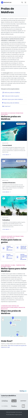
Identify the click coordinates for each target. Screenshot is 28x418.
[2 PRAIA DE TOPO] (14, 168)
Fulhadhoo (6, 220)
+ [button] (2, 318)
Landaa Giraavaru (8, 183)
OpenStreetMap (16, 336)
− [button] (2, 320)
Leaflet (11, 336)
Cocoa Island (7, 145)
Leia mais (5, 154)
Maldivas (5, 143)
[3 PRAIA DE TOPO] (14, 205)
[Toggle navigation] (25, 2)
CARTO (25, 336)
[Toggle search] (22, 2)
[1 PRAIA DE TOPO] (14, 131)
